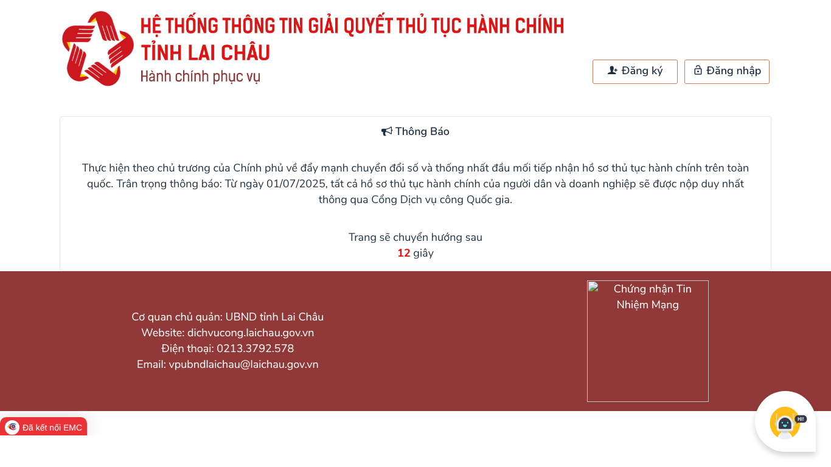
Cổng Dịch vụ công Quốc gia (440, 200)
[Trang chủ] (318, 85)
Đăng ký (640, 71)
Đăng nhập (733, 71)
